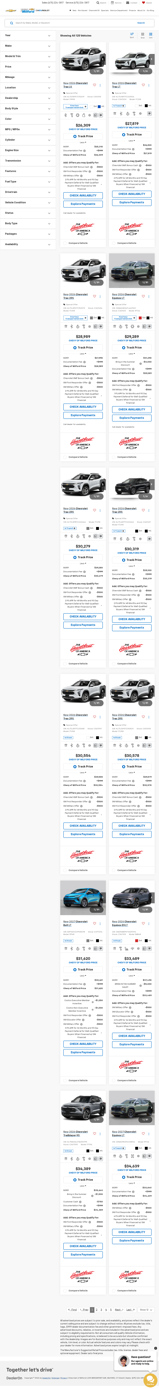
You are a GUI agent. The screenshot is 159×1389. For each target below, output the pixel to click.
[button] (103, 59)
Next (118, 1310)
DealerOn (46, 1378)
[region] (83, 168)
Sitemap (55, 1378)
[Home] (70, 11)
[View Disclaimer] (89, 115)
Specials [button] (105, 10)
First (73, 1310)
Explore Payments (83, 204)
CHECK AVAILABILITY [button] (83, 195)
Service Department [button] (118, 10)
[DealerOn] (14, 1378)
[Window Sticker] (101, 115)
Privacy (64, 1378)
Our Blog (150, 10)
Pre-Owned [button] (82, 10)
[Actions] (100, 85)
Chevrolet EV (94, 10)
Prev (84, 1310)
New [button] (74, 10)
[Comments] (95, 115)
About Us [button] (141, 10)
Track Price (85, 136)
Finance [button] (132, 10)
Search (141, 23)
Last (129, 1310)
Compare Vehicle (78, 243)
